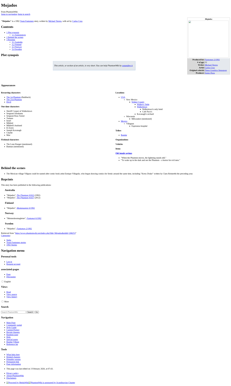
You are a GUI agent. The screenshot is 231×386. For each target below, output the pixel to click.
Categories (5, 235)
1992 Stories (11, 245)
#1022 (25, 195)
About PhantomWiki (15, 376)
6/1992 (26, 208)
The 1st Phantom (13, 97)
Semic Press (210, 73)
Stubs (8, 240)
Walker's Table (143, 104)
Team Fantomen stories (16, 242)
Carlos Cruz (210, 67)
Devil (8, 102)
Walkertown (142, 107)
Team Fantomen (27, 21)
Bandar (124, 135)
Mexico (124, 121)
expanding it (127, 65)
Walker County (138, 102)
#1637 (25, 198)
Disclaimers (11, 378)
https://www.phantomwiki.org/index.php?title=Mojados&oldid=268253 (45, 233)
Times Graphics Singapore (216, 70)
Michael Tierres (211, 65)
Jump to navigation (9, 14)
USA (123, 97)
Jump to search (24, 14)
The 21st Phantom (14, 99)
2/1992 (212, 59)
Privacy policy (12, 373)
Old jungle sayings (124, 153)
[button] (2, 281)
